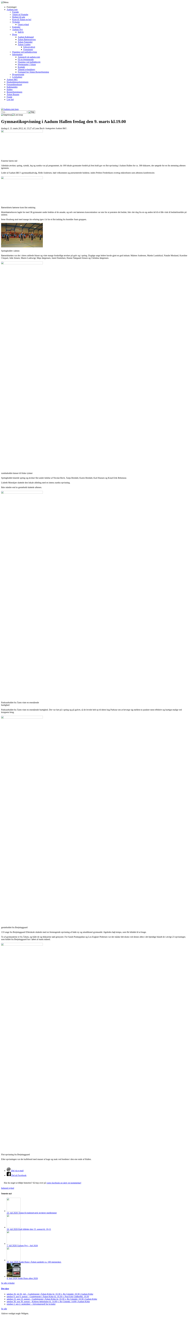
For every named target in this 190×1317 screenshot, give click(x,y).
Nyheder (16, 22)
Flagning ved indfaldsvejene (24, 52)
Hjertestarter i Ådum (27, 64)
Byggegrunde (18, 74)
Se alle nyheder (8, 1283)
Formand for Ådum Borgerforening (33, 72)
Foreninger (28, 49)
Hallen (10, 89)
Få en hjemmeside (26, 59)
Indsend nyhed (7, 1188)
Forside (15, 12)
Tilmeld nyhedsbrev (26, 69)
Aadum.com (12, 9)
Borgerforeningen (14, 92)
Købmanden (12, 87)
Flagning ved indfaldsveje (29, 62)
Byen (14, 34)
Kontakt (21, 67)
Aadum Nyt (17, 29)
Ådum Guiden (24, 44)
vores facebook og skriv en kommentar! (63, 1183)
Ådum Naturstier (25, 42)
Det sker (5, 1288)
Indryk (21, 32)
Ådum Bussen (13, 94)
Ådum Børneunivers (27, 39)
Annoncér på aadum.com (29, 57)
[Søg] (31, 112)
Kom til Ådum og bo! (21, 19)
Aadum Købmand (26, 37)
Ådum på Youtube (20, 14)
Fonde (9, 97)
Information (17, 54)
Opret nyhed (23, 24)
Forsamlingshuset (14, 84)
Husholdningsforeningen (17, 82)
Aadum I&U (12, 79)
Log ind (10, 99)
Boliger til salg (18, 17)
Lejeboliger (17, 77)
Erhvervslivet (29, 47)
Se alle (4, 1309)
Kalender (16, 27)
